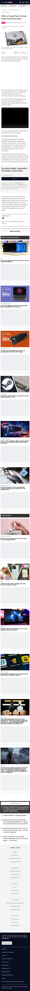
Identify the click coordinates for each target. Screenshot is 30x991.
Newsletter (25, 52)
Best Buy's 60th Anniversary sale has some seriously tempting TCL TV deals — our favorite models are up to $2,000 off (16, 822)
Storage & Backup (5, 12)
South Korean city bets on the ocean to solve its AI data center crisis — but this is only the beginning (15, 830)
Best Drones (15, 922)
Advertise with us (6, 968)
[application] (15, 117)
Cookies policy (5, 965)
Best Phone (15, 883)
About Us (4, 949)
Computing (3, 10)
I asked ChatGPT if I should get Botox (14, 815)
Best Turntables (15, 899)
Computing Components (13, 10)
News (3, 22)
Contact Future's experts (8, 952)
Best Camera (15, 915)
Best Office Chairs (15, 909)
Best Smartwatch (15, 893)
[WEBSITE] (3, 218)
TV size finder (12, 6)
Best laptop (23, 6)
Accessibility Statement (7, 975)
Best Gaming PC (15, 874)
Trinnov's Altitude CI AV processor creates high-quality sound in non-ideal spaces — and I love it (15, 838)
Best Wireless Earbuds (15, 906)
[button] (28, 2)
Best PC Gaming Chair (15, 877)
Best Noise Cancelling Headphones (15, 903)
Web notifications (6, 971)
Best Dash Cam (15, 919)
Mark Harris (10, 22)
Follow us (18, 52)
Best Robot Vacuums (15, 925)
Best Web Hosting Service (15, 858)
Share (5, 52)
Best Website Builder (15, 861)
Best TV (15, 887)
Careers (4, 978)
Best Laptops (15, 867)
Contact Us (4, 955)
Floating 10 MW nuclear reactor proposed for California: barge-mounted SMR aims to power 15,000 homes (16, 809)
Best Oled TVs (15, 890)
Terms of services (19, 183)
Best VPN (15, 852)
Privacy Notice (21, 184)
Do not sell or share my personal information (13, 981)
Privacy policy (5, 962)
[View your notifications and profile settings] (20, 2)
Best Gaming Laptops (15, 871)
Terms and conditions (7, 958)
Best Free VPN (15, 855)
